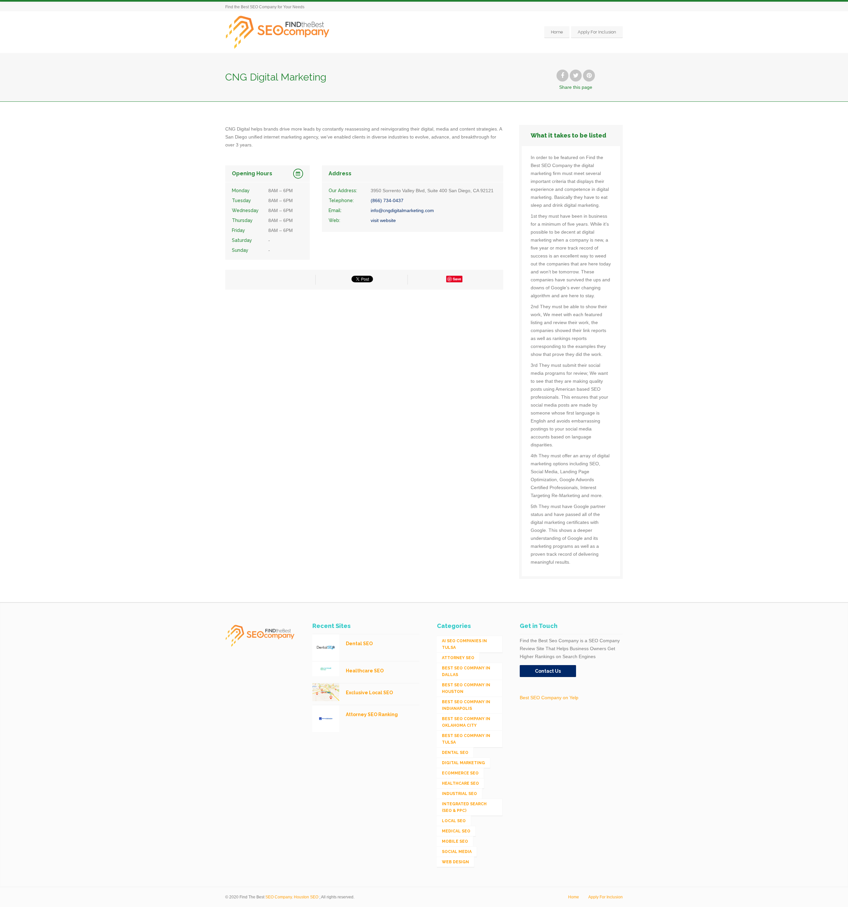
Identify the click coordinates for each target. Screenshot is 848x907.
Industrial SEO (459, 793)
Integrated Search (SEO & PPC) (464, 807)
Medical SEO (456, 831)
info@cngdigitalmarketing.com (402, 210)
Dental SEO (455, 752)
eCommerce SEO (460, 773)
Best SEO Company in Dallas (466, 671)
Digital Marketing (463, 763)
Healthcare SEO (460, 783)
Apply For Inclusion (597, 31)
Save (457, 278)
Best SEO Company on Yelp (549, 697)
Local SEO (454, 821)
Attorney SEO (458, 657)
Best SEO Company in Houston (466, 688)
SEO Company (278, 897)
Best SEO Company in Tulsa (466, 739)
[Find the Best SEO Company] (277, 32)
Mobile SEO (455, 841)
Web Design (455, 862)
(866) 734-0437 (387, 200)
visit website (383, 220)
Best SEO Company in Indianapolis (466, 705)
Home (557, 31)
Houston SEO (306, 897)
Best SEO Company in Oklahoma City (466, 722)
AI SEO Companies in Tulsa (464, 644)
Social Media (457, 851)
